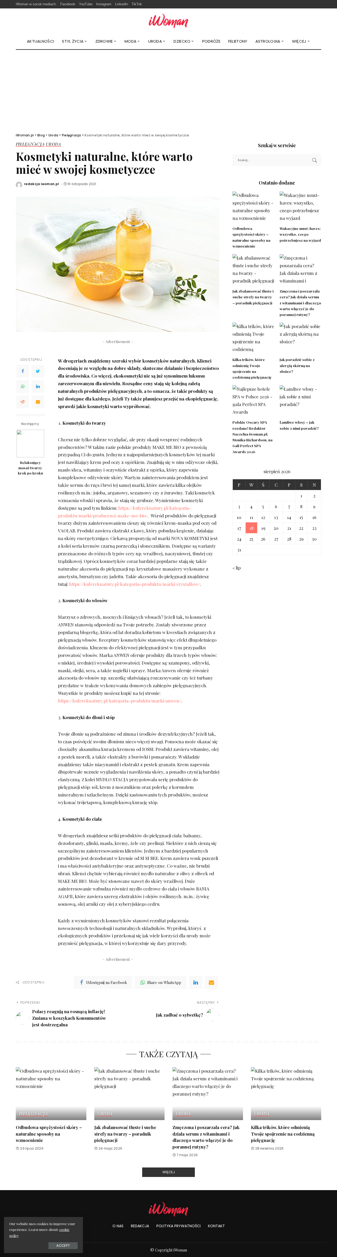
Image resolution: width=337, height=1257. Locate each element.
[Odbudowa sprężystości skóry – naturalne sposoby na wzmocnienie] (253, 207)
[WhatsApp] (22, 386)
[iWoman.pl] (168, 21)
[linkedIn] (195, 982)
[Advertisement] (168, 89)
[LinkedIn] (38, 386)
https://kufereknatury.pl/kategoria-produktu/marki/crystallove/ (134, 584)
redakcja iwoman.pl (41, 184)
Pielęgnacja (30, 144)
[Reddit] (22, 401)
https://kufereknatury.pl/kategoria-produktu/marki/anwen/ (119, 701)
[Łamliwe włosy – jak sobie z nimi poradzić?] (300, 401)
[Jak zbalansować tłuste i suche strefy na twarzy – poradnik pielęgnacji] (253, 269)
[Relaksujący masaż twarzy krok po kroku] (30, 443)
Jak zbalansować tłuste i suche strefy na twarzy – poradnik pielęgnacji (253, 297)
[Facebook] (22, 371)
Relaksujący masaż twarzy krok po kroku (30, 467)
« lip (236, 568)
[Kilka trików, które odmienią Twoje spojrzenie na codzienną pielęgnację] (253, 338)
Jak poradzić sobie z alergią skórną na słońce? (297, 365)
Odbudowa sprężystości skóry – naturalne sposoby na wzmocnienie (49, 1133)
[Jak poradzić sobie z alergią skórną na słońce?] (300, 338)
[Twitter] (38, 371)
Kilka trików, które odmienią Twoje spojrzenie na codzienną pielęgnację (283, 1133)
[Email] (38, 401)
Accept (63, 1245)
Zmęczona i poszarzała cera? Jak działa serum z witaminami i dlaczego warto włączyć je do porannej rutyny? (300, 303)
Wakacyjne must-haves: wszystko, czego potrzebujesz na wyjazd (300, 234)
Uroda (53, 144)
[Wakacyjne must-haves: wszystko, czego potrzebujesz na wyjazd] (300, 207)
